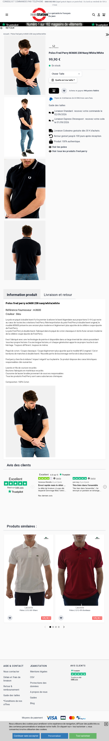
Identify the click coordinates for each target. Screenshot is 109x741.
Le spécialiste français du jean (59, 14)
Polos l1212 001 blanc (29, 610)
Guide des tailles (57, 105)
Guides (33, 697)
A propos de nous (38, 692)
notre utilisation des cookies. (34, 729)
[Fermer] (106, 724)
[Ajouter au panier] (54, 91)
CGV (32, 677)
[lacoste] (46, 538)
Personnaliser (54, 736)
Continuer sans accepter (26, 735)
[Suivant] (63, 627)
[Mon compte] (98, 14)
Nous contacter (11, 671)
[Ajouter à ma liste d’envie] (64, 91)
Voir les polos (59, 147)
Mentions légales (38, 671)
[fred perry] (54, 47)
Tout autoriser (83, 735)
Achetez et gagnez (84, 91)
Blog (32, 703)
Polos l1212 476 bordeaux (79, 610)
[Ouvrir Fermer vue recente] (107, 34)
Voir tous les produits (69, 151)
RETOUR (10, 28)
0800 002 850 (50, 2)
